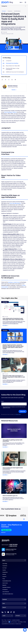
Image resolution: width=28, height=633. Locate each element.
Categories (4, 6)
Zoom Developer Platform (10, 112)
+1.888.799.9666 (13, 544)
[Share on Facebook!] (6, 80)
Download (4, 599)
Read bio (13, 89)
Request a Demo (6, 530)
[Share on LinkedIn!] (12, 80)
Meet (21, 2)
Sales (3, 603)
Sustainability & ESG (6, 580)
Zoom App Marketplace (15, 203)
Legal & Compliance (5, 621)
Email (2, 401)
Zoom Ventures (5, 591)
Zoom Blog (4, 563)
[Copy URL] (2, 80)
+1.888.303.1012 (13, 546)
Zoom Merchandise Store (7, 593)
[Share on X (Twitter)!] (9, 80)
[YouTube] (8, 612)
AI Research (5, 589)
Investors (4, 576)
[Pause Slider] (24, 518)
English (4, 615)
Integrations (4, 572)
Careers (4, 570)
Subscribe (22, 411)
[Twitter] (5, 612)
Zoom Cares (5, 583)
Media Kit (4, 585)
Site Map (24, 621)
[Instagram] (14, 612)
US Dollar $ (18, 615)
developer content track (13, 282)
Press (3, 578)
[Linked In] (2, 612)
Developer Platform (6, 587)
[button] (25, 630)
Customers (4, 565)
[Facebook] (11, 612)
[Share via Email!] (15, 80)
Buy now (3, 532)
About (3, 560)
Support (4, 607)
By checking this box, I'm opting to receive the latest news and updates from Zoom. (14, 407)
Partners (4, 574)
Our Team (4, 567)
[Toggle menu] (25, 2)
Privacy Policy (18, 414)
